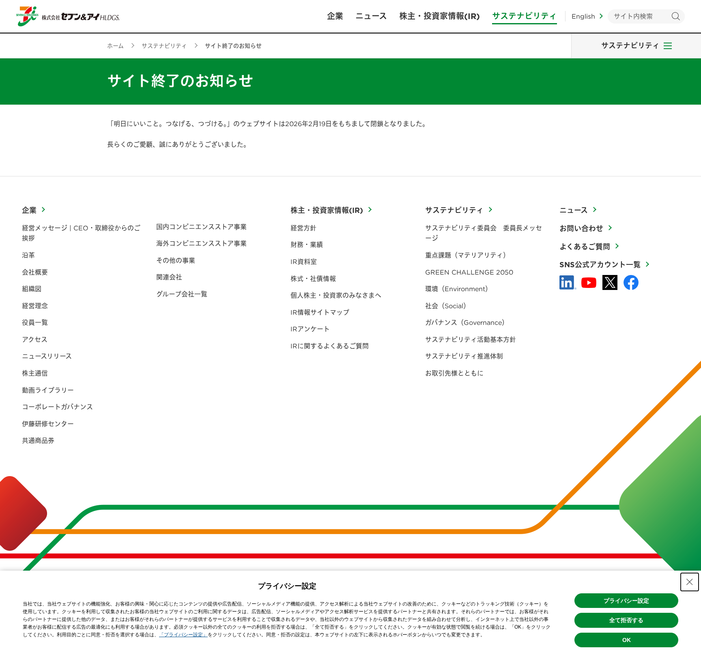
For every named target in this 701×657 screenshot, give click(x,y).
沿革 (28, 255)
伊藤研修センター (48, 424)
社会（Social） (447, 306)
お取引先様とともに (454, 373)
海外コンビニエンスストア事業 (201, 243)
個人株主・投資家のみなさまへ (335, 295)
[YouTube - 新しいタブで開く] (588, 282)
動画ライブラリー (48, 390)
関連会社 (169, 277)
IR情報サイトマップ (319, 312)
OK (626, 640)
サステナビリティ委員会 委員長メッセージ (483, 233)
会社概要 (35, 272)
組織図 (31, 289)
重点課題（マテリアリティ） (467, 255)
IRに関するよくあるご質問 (329, 346)
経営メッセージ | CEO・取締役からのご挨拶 (81, 233)
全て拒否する (626, 620)
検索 (676, 16)
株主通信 (35, 373)
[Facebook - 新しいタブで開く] (631, 282)
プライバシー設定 (626, 600)
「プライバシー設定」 (183, 635)
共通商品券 (38, 440)
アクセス (34, 339)
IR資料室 (303, 262)
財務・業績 (306, 244)
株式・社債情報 (313, 279)
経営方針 (303, 228)
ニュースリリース (47, 356)
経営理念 (35, 306)
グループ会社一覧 (181, 294)
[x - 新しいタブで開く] (609, 282)
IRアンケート (310, 329)
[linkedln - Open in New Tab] (567, 282)
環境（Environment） (458, 289)
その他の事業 (175, 260)
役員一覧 (35, 322)
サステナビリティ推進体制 (464, 356)
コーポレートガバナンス (57, 407)
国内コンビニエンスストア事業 (201, 227)
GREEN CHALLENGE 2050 (469, 272)
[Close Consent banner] (690, 582)
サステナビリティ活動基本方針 (470, 339)
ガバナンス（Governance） (466, 322)
